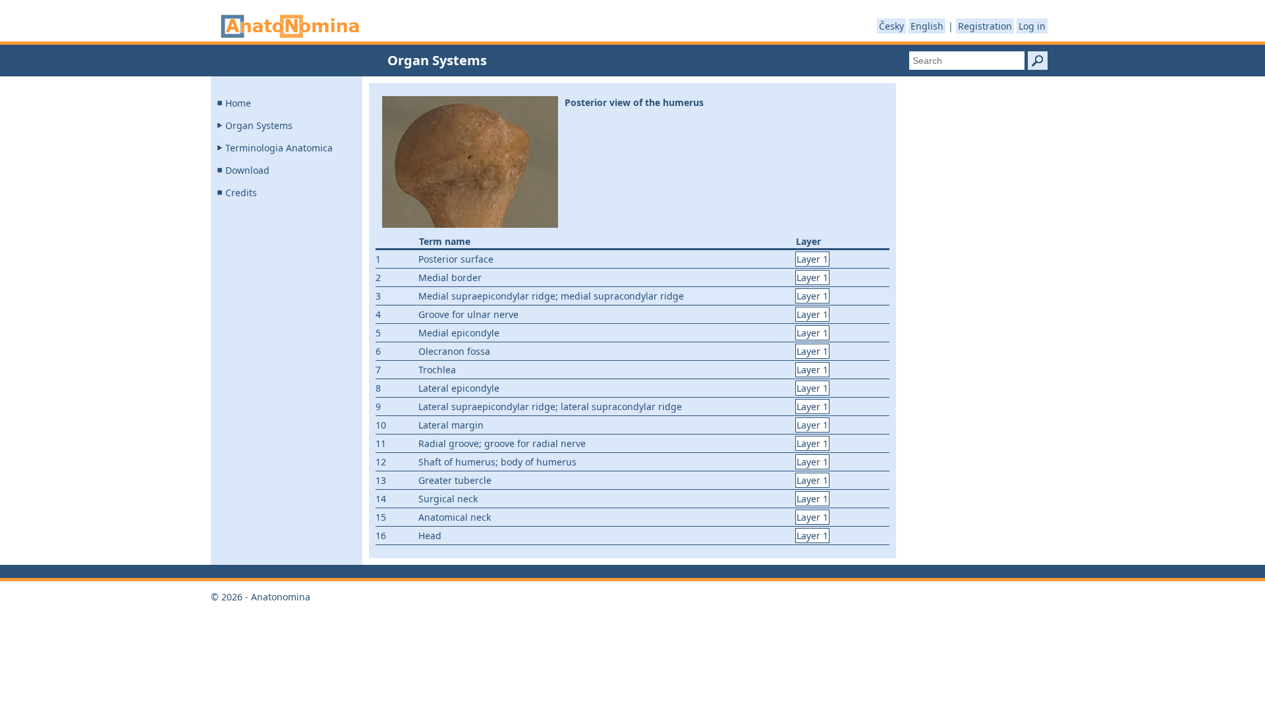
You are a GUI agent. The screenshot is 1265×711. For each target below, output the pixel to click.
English (927, 26)
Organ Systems (259, 125)
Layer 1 (812, 259)
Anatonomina (290, 26)
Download (247, 170)
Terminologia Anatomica (279, 148)
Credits (241, 192)
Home (238, 103)
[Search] (1038, 60)
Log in (1032, 26)
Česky (891, 26)
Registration (985, 26)
